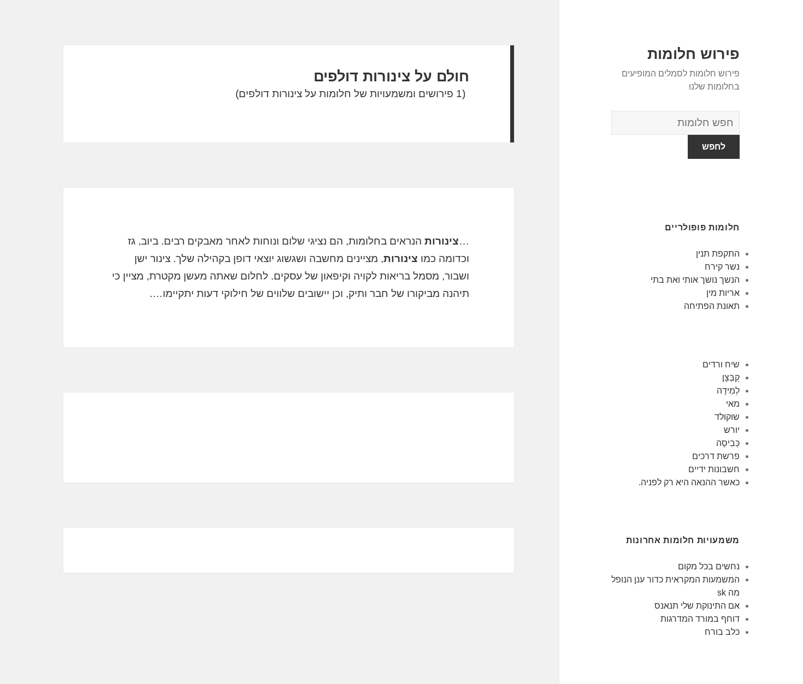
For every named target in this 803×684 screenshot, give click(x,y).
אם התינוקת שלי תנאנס (697, 605)
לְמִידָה (728, 390)
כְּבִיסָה (728, 443)
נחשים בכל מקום (709, 566)
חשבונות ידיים (714, 469)
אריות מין (723, 293)
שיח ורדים (721, 364)
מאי (733, 403)
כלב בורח (722, 632)
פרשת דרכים (716, 456)
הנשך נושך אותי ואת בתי (695, 279)
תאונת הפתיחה (712, 306)
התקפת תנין (718, 253)
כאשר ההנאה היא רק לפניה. (688, 482)
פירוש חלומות (693, 54)
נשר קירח (722, 266)
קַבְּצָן (731, 377)
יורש (732, 430)
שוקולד (727, 416)
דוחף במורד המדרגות (700, 618)
